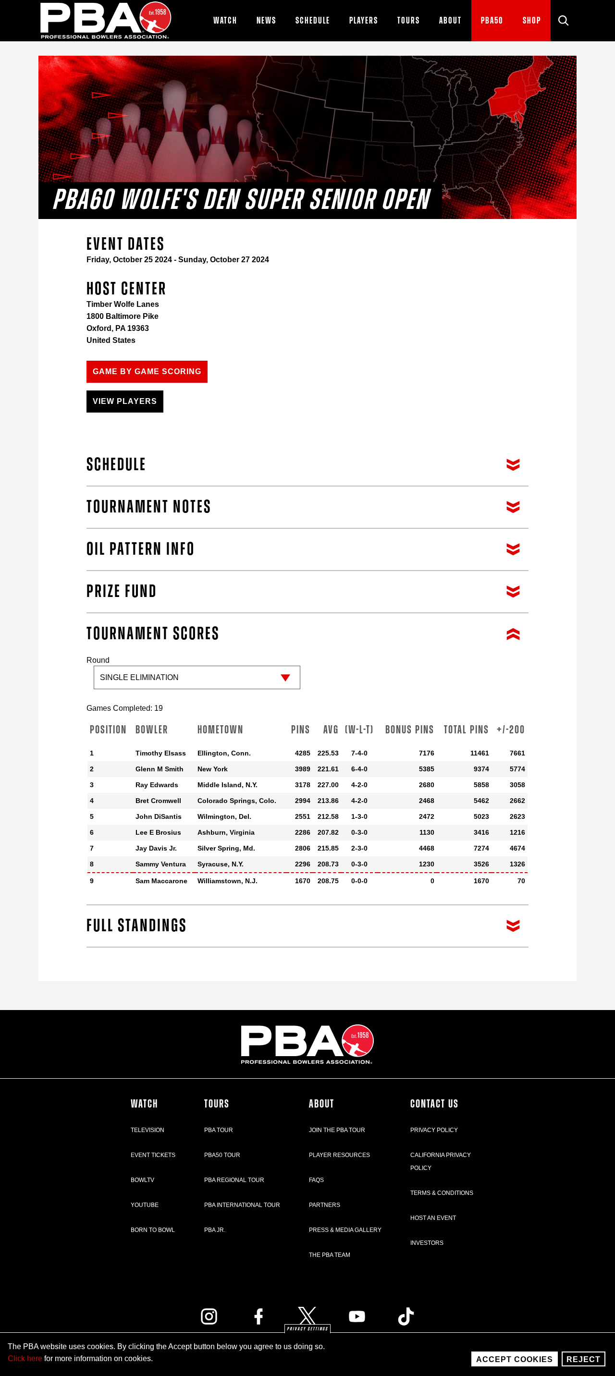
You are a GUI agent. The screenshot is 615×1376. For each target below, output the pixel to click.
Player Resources (339, 1155)
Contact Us (434, 1104)
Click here (25, 1358)
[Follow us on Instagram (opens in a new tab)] (209, 1316)
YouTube (145, 1205)
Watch (144, 1104)
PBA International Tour (242, 1205)
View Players (125, 401)
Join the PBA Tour (337, 1130)
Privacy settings (307, 1329)
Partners (324, 1205)
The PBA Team (329, 1255)
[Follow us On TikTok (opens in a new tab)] (406, 1316)
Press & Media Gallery (345, 1230)
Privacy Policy (434, 1130)
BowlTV (142, 1180)
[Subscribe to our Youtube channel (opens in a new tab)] (357, 1316)
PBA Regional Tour (234, 1180)
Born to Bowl (153, 1230)
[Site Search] (564, 20)
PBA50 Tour (222, 1155)
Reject (583, 1359)
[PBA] (106, 20)
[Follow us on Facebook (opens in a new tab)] (258, 1316)
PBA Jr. (214, 1230)
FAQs (316, 1180)
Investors (426, 1243)
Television (147, 1130)
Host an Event (433, 1218)
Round (98, 660)
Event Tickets (153, 1155)
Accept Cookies (514, 1359)
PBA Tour (218, 1130)
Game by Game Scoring (147, 371)
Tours (217, 1104)
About (321, 1104)
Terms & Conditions (441, 1193)
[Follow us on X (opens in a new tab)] (307, 1316)
